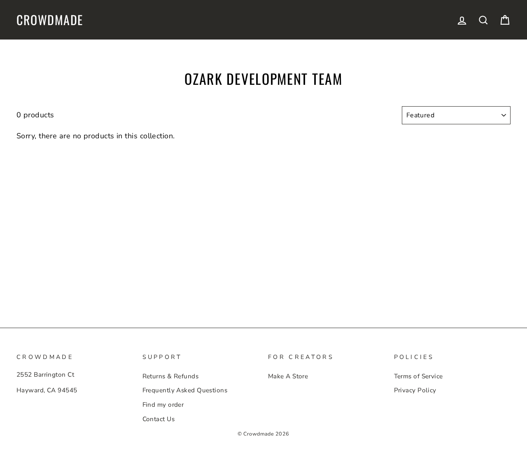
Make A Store (288, 376)
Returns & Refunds (170, 376)
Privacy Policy (415, 390)
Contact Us (158, 419)
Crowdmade (49, 19)
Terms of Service (418, 376)
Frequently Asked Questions (185, 390)
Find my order (163, 405)
